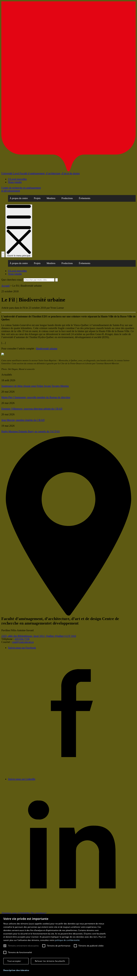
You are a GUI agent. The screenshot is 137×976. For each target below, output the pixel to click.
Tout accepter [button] (14, 961)
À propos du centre (19, 198)
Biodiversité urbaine (46, 348)
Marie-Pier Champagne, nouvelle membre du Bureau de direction (35, 397)
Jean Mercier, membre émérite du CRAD (23, 420)
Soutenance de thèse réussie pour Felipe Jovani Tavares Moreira (35, 386)
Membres (51, 198)
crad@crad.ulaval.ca (23, 642)
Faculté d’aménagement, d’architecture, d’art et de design (50, 173)
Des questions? (38, 913)
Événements (84, 198)
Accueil (5, 285)
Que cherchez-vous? (12, 279)
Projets (37, 198)
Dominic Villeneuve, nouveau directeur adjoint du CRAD (31, 408)
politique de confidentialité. (67, 940)
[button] (16, 970)
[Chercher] (3, 254)
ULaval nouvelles (17, 179)
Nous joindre (15, 182)
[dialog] (68, 945)
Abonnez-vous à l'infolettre (16, 913)
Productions (67, 198)
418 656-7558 (22, 639)
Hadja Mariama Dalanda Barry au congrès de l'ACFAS (30, 431)
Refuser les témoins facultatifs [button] (50, 961)
